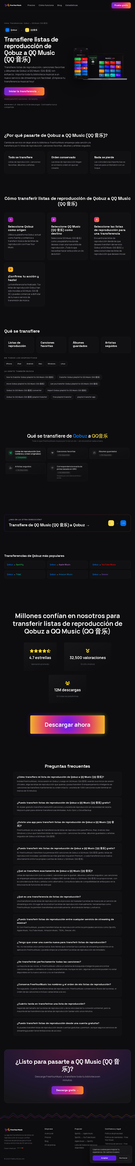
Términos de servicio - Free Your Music (116, 1145)
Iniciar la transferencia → (24, 91)
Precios (31, 5)
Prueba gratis (121, 5)
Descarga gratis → (67, 1090)
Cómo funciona (46, 5)
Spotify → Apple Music (84, 1133)
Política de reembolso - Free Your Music (116, 1138)
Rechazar (123, 1158)
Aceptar (104, 1158)
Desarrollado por (10, 1148)
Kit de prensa (50, 1145)
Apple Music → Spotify (84, 1141)
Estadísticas (72, 5)
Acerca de (49, 1133)
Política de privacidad (114, 1133)
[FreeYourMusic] (13, 5)
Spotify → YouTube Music (85, 1137)
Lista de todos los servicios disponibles (86, 1146)
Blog (59, 5)
